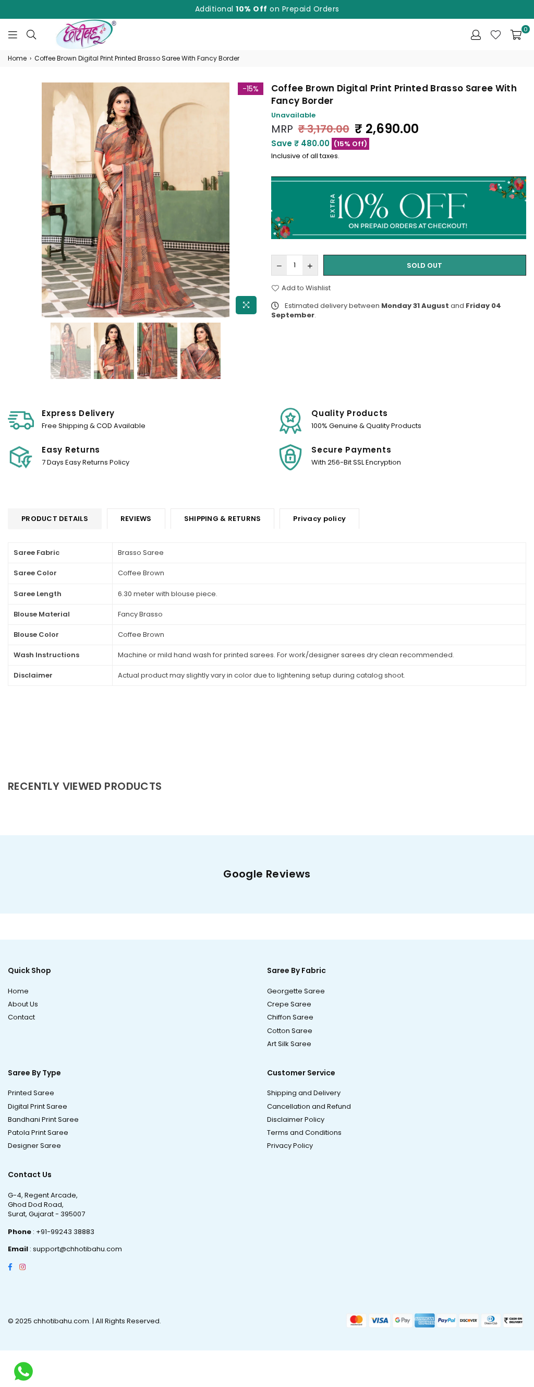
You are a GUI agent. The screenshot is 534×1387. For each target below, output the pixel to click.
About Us (23, 1004)
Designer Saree (34, 1146)
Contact (21, 1017)
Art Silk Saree (289, 1044)
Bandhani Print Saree (43, 1119)
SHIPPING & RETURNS (222, 519)
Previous (17, 201)
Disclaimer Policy (295, 1119)
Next (254, 201)
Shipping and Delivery (304, 1093)
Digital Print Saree (37, 1106)
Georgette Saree (296, 991)
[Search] (31, 34)
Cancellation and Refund (309, 1106)
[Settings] (476, 34)
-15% (250, 89)
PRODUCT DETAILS (54, 519)
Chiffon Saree (290, 1017)
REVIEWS (136, 519)
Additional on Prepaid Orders (267, 9)
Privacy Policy (290, 1146)
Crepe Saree (289, 1004)
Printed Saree (31, 1093)
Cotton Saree (289, 1031)
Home (17, 58)
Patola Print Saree (38, 1132)
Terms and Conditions (304, 1132)
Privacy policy (319, 519)
